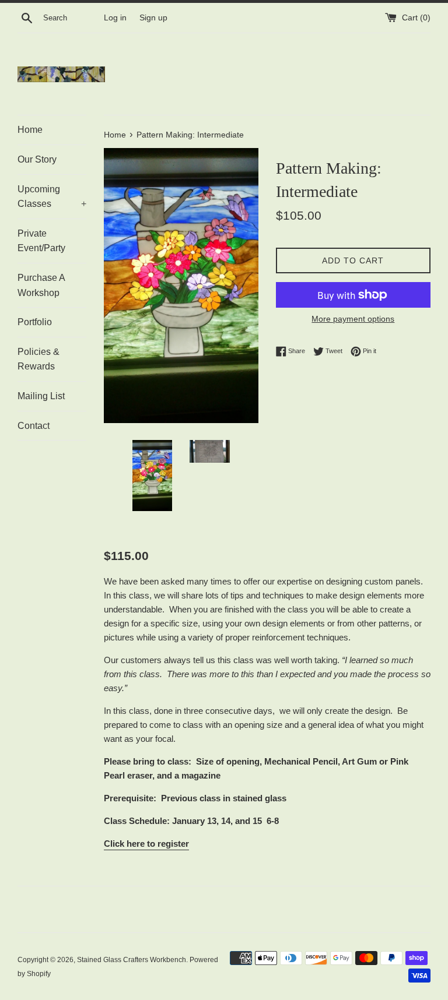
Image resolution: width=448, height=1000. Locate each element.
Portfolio (35, 322)
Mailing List (41, 396)
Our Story (37, 159)
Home (30, 130)
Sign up (153, 17)
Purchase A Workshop (41, 285)
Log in (115, 17)
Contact (34, 426)
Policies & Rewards (39, 359)
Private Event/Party (41, 240)
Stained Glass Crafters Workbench (131, 960)
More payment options (353, 318)
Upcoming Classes (52, 196)
